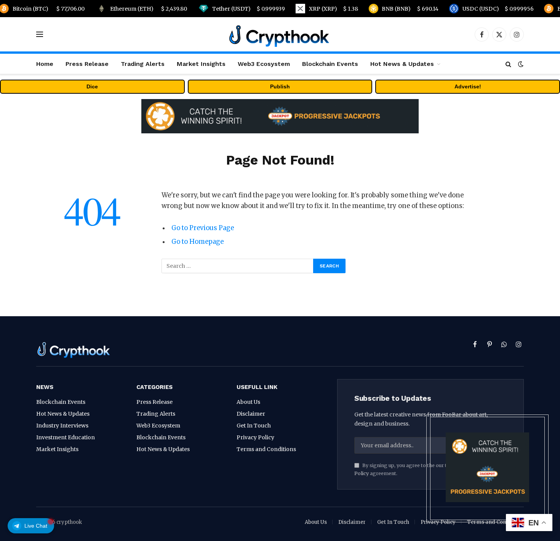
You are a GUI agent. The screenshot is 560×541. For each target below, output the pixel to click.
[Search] (508, 63)
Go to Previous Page (202, 228)
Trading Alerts (143, 63)
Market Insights (201, 63)
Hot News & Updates (402, 63)
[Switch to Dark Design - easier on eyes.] (520, 64)
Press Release (87, 63)
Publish (280, 86)
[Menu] (39, 34)
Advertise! (467, 86)
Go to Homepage (197, 242)
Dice (92, 86)
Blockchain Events (330, 63)
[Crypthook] (279, 34)
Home (44, 63)
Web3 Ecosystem (264, 63)
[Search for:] (238, 266)
